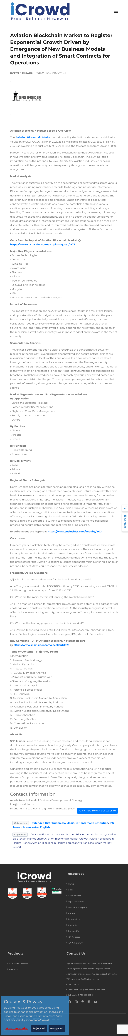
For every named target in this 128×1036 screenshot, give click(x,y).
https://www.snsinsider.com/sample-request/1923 (42, 244)
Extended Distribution (46, 823)
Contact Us (73, 931)
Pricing (71, 913)
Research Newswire (25, 827)
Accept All (56, 1028)
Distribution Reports (78, 907)
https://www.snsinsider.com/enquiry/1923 (75, 531)
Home (71, 884)
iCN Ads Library (75, 943)
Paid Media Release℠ (19, 963)
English (45, 827)
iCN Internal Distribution (92, 823)
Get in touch (73, 984)
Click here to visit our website (97, 810)
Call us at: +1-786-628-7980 (80, 995)
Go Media (68, 823)
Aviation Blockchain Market (33, 137)
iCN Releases (74, 937)
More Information (16, 1028)
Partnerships (74, 919)
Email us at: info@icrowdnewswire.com (86, 990)
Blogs (70, 890)
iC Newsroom (74, 895)
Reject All (39, 1028)
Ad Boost (13, 969)
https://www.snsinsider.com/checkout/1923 (41, 645)
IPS (112, 823)
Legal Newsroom (76, 901)
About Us (72, 925)
